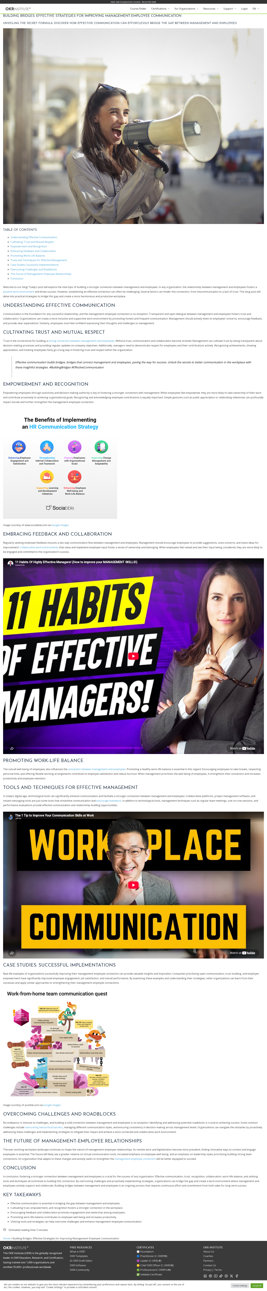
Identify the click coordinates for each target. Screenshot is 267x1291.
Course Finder (138, 8)
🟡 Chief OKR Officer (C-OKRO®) (155, 1265)
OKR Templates (79, 1256)
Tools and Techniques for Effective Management (39, 260)
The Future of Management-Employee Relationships (41, 274)
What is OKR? (77, 1251)
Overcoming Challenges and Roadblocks (34, 269)
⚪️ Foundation (145, 1251)
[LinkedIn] (205, 1277)
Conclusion (17, 278)
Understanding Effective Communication (34, 237)
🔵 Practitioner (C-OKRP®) (152, 1256)
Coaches (208, 1256)
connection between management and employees (97, 769)
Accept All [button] (256, 1285)
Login (244, 8)
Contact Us (209, 1265)
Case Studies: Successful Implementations (35, 264)
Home (6, 1238)
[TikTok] (221, 1277)
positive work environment (19, 291)
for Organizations (185, 8)
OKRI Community (79, 1270)
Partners (208, 1260)
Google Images (60, 525)
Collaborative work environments (39, 547)
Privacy (207, 1270)
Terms (218, 1270)
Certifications (159, 8)
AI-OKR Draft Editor (81, 1260)
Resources (209, 8)
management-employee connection (135, 1159)
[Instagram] (226, 1277)
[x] (231, 1277)
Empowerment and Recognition (29, 246)
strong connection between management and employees (81, 341)
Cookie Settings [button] (240, 1285)
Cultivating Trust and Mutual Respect (32, 242)
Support (228, 8)
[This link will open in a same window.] (18, 8)
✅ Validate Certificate (149, 1274)
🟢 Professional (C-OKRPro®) (154, 1270)
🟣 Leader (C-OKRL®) (149, 1260)
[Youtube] (216, 1277)
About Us (208, 1251)
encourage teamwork (108, 800)
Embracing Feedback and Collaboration (33, 251)
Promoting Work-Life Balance (28, 255)
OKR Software (78, 1265)
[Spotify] (210, 1277)
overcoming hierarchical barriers (44, 1127)
